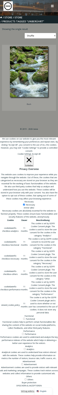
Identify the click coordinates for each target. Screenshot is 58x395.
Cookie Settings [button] (24, 154)
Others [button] (29, 376)
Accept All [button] (36, 154)
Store (8, 17)
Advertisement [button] (29, 361)
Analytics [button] (29, 346)
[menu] (52, 6)
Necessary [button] (29, 201)
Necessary (30, 204)
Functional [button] (29, 316)
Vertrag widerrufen (29, 391)
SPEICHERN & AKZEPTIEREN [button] (29, 385)
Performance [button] (29, 331)
